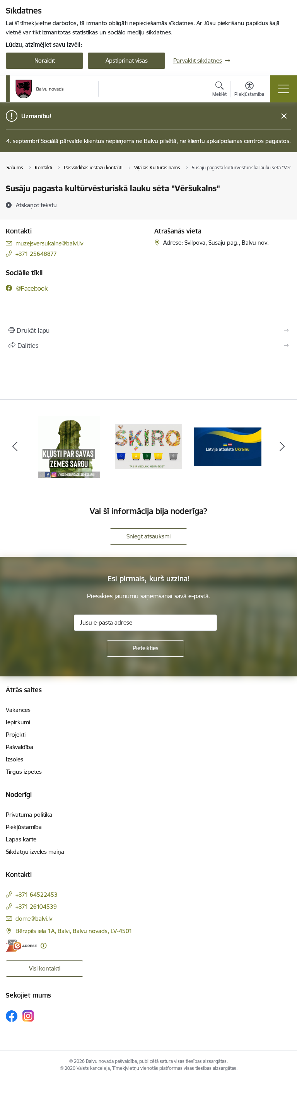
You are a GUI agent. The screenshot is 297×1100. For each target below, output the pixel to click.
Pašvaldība (19, 747)
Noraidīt (44, 60)
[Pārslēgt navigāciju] (283, 88)
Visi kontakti (44, 968)
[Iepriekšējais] (15, 446)
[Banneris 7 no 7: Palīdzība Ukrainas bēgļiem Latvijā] (227, 446)
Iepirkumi (18, 722)
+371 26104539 (36, 906)
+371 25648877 (36, 253)
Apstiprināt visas (127, 60)
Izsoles (14, 759)
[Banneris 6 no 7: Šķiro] (149, 446)
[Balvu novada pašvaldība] (39, 89)
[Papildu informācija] (43, 945)
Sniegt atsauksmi (148, 536)
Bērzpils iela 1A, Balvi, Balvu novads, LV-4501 (73, 931)
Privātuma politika (29, 814)
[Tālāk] (282, 446)
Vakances (18, 709)
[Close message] (284, 116)
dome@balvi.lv (33, 918)
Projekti (16, 734)
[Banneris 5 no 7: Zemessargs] (69, 446)
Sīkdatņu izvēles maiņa (35, 851)
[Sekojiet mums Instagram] (28, 1016)
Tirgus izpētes (24, 771)
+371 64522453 (36, 894)
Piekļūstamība (24, 827)
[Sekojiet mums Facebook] (11, 1016)
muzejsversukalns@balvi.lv (49, 243)
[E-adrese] (21, 945)
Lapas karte (21, 839)
